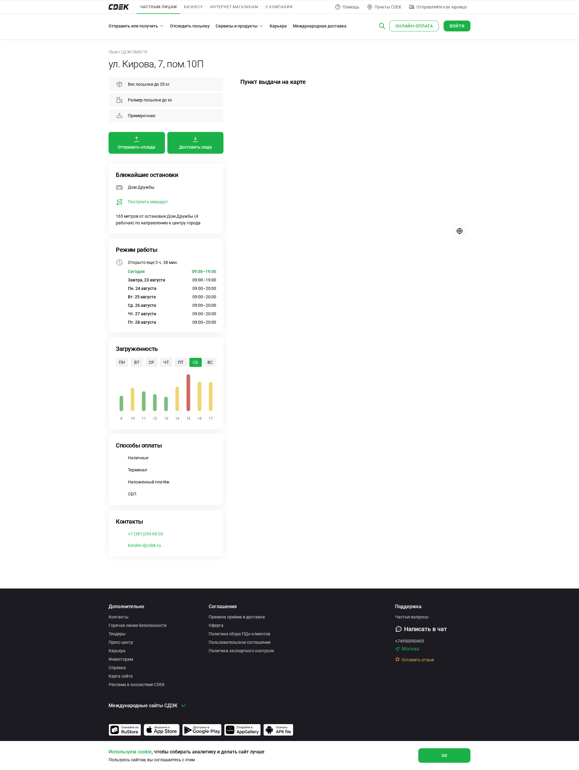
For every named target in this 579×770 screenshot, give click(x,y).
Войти (457, 26)
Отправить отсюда (136, 147)
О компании (279, 7)
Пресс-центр (121, 642)
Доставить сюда (195, 147)
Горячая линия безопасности (137, 625)
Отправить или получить (133, 26)
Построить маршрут (148, 201)
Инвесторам (121, 659)
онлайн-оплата (414, 26)
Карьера (278, 26)
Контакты (118, 616)
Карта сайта (121, 676)
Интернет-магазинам (234, 7)
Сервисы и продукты (237, 26)
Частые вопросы (412, 616)
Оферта (216, 625)
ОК (444, 755)
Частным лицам (158, 7)
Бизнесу (193, 7)
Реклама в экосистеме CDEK (137, 684)
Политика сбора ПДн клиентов (239, 633)
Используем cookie (130, 752)
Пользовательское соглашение (240, 642)
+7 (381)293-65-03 (145, 533)
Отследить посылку (190, 26)
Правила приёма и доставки (237, 616)
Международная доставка (319, 26)
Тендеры (117, 633)
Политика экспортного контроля (241, 650)
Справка (117, 667)
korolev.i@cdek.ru (144, 545)
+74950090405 (409, 641)
